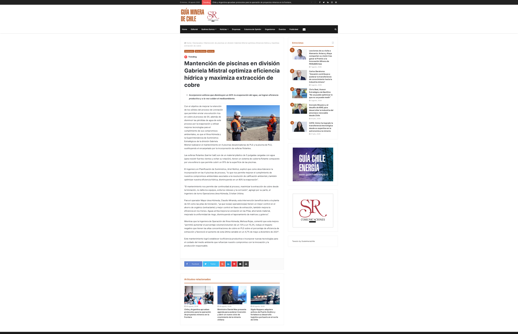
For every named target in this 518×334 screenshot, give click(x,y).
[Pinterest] (234, 264)
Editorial (194, 29)
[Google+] (222, 264)
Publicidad (293, 29)
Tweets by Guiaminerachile (303, 241)
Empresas (236, 29)
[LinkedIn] (328, 2)
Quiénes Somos (208, 29)
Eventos (282, 29)
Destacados (198, 43)
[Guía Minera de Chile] (199, 15)
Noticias (223, 29)
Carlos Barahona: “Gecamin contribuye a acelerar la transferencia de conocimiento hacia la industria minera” (320, 76)
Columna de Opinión (252, 29)
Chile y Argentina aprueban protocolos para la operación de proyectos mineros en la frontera (251, 2)
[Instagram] (332, 2)
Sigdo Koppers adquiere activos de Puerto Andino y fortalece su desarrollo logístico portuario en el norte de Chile (264, 314)
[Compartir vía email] (240, 264)
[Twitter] (324, 2)
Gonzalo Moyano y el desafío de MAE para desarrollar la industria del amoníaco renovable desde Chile (321, 110)
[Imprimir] (246, 264)
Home (184, 29)
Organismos (270, 29)
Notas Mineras (201, 51)
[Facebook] (320, 2)
